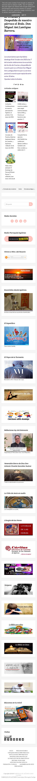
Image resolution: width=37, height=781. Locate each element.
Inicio (20, 189)
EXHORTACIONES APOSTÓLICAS (18, 756)
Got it (24, 15)
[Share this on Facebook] (14, 84)
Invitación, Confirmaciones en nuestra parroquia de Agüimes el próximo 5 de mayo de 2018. (10, 110)
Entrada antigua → (29, 189)
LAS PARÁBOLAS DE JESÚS (27, 764)
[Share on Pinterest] (21, 84)
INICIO (11, 750)
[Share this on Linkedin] (23, 84)
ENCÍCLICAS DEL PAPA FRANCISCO (18, 754)
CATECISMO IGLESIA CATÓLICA (18, 762)
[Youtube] (24, 221)
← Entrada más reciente (9, 189)
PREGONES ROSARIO (22, 750)
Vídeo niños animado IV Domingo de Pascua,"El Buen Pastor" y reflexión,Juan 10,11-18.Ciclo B (10, 172)
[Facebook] (12, 221)
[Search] (31, 204)
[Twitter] (16, 221)
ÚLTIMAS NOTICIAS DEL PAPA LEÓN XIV (18, 758)
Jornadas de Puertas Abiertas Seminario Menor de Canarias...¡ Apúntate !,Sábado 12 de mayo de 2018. (10, 141)
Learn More (16, 15)
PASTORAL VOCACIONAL (18, 760)
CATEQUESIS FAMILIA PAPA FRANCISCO (18, 752)
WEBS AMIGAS (18, 766)
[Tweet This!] (16, 84)
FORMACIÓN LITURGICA (10, 764)
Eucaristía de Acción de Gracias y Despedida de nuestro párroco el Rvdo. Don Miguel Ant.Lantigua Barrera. (18, 21)
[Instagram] (20, 221)
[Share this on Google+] (18, 84)
